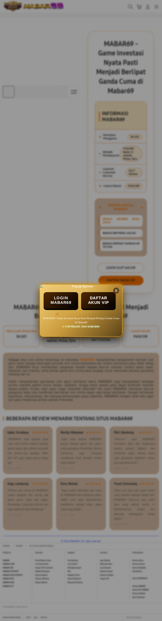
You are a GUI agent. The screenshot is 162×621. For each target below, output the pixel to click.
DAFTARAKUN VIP (98, 300)
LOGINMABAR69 (61, 300)
